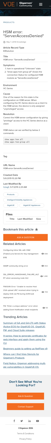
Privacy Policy (25, 439)
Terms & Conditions (25, 433)
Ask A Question (25, 396)
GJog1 (6, 187)
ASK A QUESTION (25, 237)
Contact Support (25, 407)
